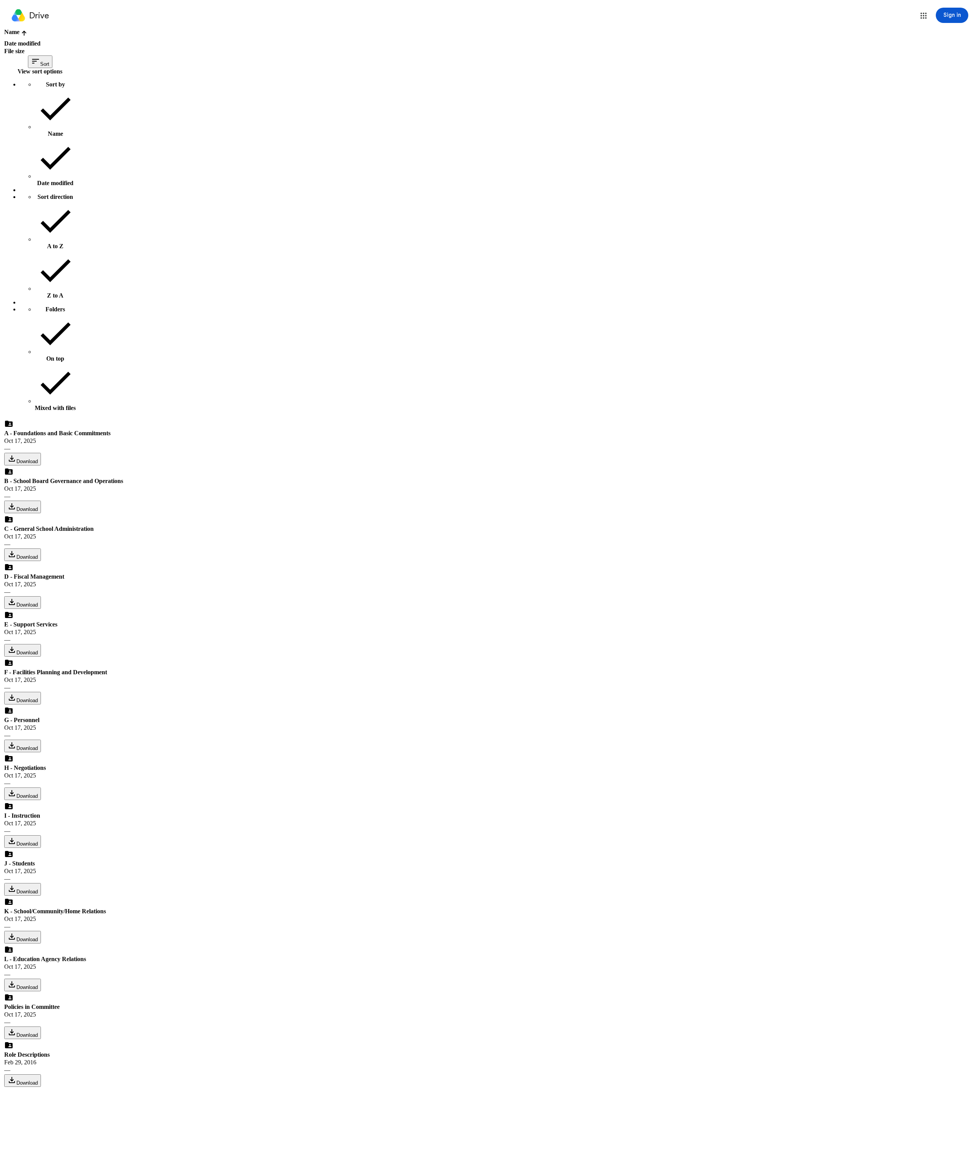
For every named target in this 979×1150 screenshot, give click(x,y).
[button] (923, 15)
